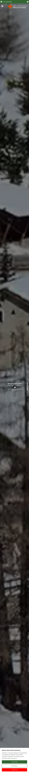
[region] (14, 760)
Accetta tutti (15, 761)
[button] (27, 383)
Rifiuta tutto (14, 769)
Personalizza (14, 765)
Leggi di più (14, 758)
